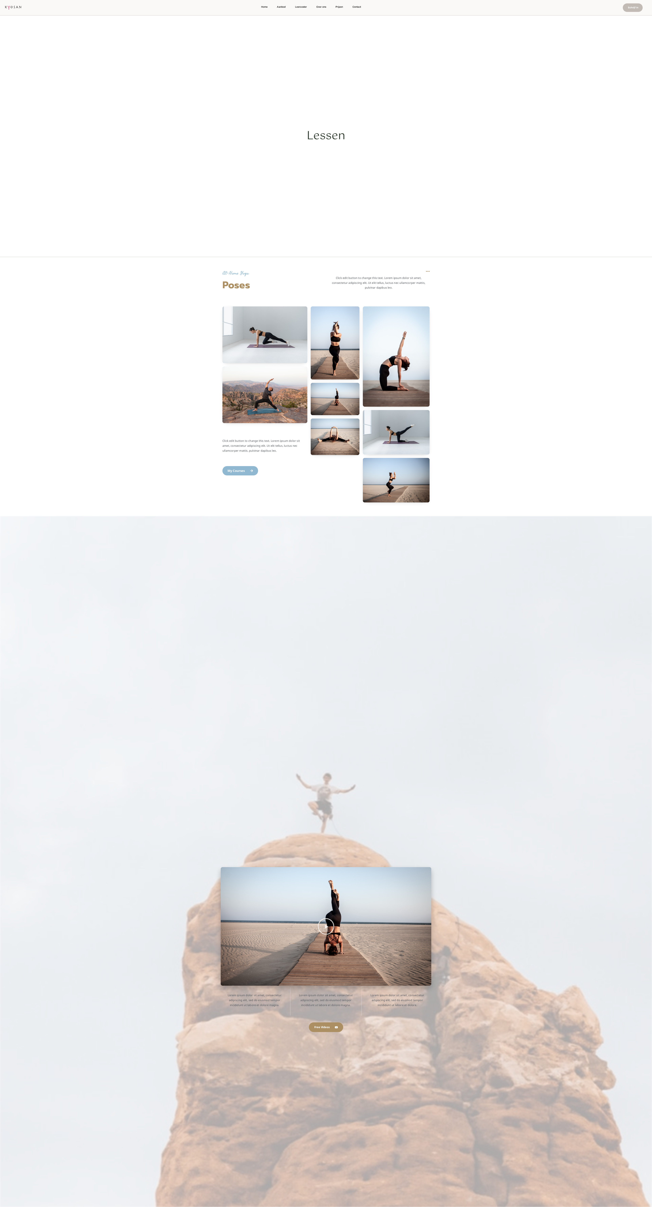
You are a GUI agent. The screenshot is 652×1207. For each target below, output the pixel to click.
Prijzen (339, 7)
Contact (356, 7)
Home (264, 7)
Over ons (321, 7)
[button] (326, 926)
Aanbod (281, 7)
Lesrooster (301, 7)
